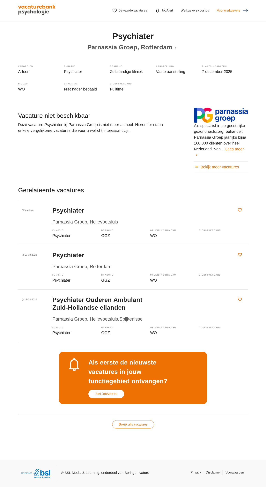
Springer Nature (136, 473)
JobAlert (167, 10)
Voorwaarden (234, 472)
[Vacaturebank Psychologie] (36, 11)
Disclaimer (213, 472)
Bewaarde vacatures (133, 10)
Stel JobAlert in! (106, 393)
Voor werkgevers (228, 10)
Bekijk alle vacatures (133, 424)
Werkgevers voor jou (195, 10)
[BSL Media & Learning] (35, 474)
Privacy (196, 472)
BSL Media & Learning (81, 473)
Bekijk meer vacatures (219, 167)
